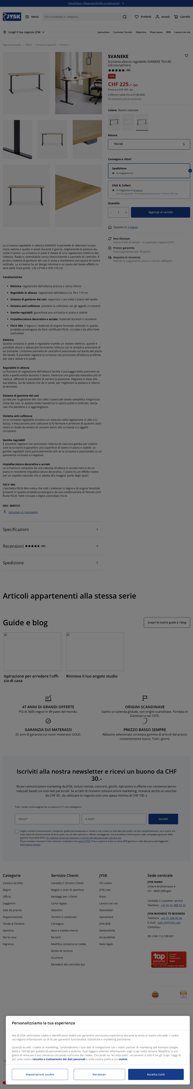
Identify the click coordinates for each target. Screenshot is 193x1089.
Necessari (99, 1074)
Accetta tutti (156, 1074)
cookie (123, 1059)
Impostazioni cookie (40, 1074)
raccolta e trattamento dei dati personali (58, 1059)
